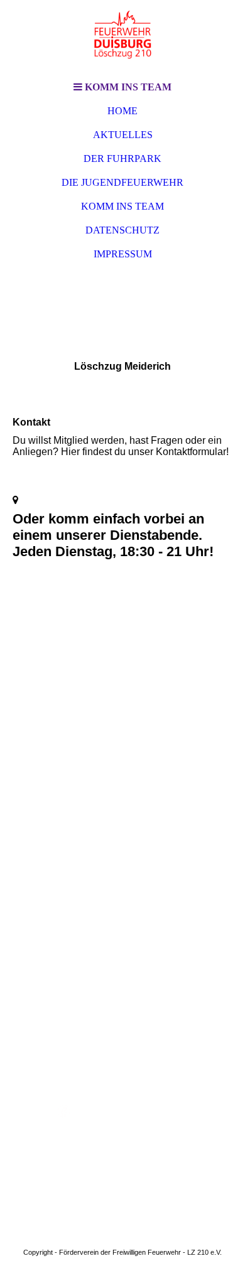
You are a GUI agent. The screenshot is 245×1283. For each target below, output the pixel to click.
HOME (122, 110)
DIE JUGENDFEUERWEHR (122, 182)
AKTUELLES (123, 134)
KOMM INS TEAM (122, 206)
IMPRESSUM (123, 254)
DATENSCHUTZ (122, 230)
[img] (122, 37)
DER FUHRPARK (122, 158)
